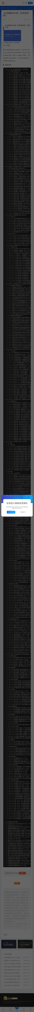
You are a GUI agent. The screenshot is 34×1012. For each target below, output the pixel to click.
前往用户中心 (11, 512)
